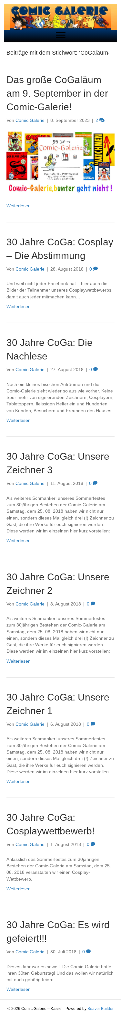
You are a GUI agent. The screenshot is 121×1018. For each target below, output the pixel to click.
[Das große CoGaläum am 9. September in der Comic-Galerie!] (60, 162)
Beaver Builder (100, 1008)
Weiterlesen (18, 205)
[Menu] (60, 35)
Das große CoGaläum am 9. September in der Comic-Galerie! (57, 93)
